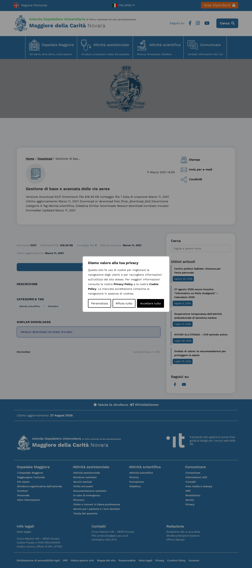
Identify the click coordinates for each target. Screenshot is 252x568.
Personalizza (99, 303)
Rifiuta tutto (124, 303)
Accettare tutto (150, 303)
